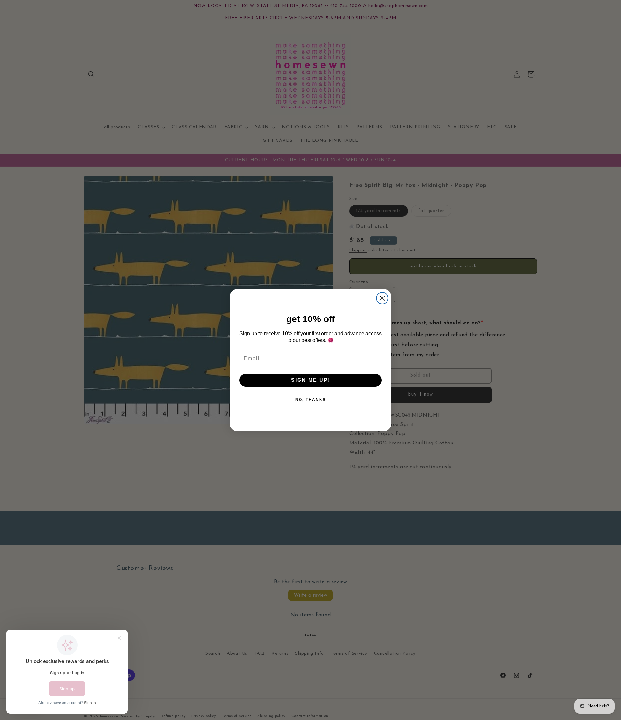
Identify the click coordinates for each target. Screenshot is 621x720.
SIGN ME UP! (310, 380)
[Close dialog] (382, 298)
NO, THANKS (310, 399)
